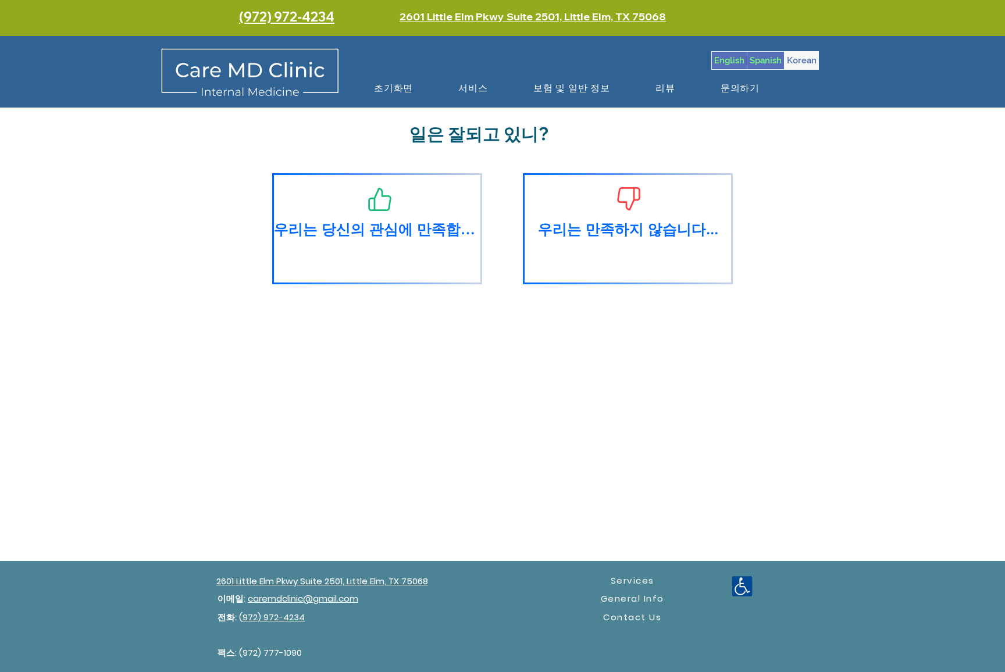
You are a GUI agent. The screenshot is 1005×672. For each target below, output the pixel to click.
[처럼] (379, 199)
